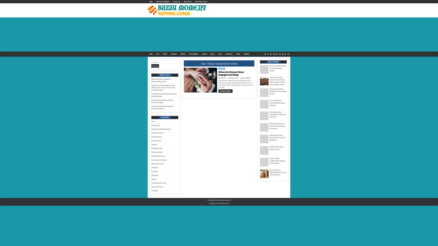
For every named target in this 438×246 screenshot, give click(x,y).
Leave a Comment (245, 78)
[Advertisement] (219, 34)
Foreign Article (157, 152)
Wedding (246, 54)
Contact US (176, 1)
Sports (153, 179)
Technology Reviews (159, 183)
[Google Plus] (271, 54)
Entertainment (193, 54)
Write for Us (188, 1)
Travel (238, 54)
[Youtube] (282, 54)
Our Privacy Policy (201, 1)
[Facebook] (268, 54)
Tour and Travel (157, 187)
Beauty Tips (155, 125)
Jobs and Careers (157, 164)
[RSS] (285, 54)
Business (174, 54)
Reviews (154, 171)
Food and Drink (157, 148)
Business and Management (161, 129)
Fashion (204, 54)
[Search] (288, 54)
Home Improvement (158, 160)
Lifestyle (154, 167)
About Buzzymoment (162, 1)
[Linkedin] (277, 54)
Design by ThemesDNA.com (219, 203)
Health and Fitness (158, 156)
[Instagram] (280, 54)
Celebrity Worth (157, 133)
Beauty (165, 54)
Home (151, 1)
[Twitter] (265, 54)
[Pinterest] (274, 54)
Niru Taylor (222, 78)
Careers (182, 54)
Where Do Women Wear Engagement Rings (231, 73)
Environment (156, 141)
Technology (229, 54)
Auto (157, 54)
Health (212, 54)
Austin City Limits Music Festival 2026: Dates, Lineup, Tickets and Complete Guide (163, 88)
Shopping (154, 175)
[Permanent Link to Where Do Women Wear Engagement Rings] (200, 80)
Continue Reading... (226, 91)
